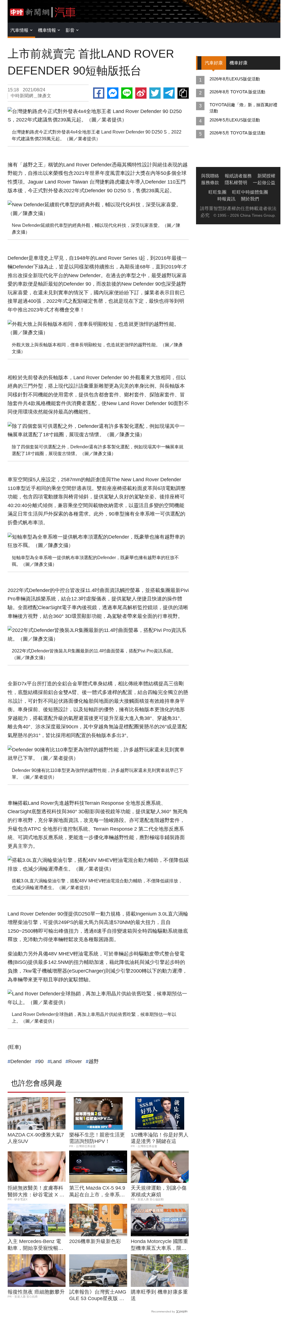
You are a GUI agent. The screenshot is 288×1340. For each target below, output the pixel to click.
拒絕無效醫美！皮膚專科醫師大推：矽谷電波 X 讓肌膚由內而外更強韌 (36, 1191)
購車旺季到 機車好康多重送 (159, 1295)
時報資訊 (226, 198)
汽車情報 (19, 30)
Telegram (169, 93)
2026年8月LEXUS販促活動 (235, 78)
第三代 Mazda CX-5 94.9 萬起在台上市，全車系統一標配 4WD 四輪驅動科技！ (97, 1191)
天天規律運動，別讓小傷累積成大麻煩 (158, 1191)
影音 (70, 30)
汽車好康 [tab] (214, 62)
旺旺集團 (217, 192)
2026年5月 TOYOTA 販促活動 (237, 132)
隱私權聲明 (236, 182)
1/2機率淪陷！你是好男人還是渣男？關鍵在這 (159, 1138)
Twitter (155, 93)
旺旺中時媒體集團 (250, 192)
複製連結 (183, 93)
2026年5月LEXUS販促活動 (235, 119)
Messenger (112, 93)
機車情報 (47, 30)
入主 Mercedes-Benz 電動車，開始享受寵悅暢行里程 (35, 1245)
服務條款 (210, 182)
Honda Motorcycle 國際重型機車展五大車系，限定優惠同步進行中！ (159, 1245)
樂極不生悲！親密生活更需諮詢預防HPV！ (97, 1138)
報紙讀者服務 (238, 175)
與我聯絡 (210, 175)
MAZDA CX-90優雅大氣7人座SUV (36, 1138)
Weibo (141, 93)
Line (126, 93)
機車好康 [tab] (239, 62)
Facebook (98, 93)
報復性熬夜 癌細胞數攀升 (36, 1292)
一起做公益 (264, 182)
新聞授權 (266, 175)
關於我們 (250, 198)
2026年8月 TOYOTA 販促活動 (237, 91)
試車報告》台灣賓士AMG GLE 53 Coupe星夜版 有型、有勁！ (97, 1295)
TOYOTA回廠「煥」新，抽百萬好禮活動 (243, 107)
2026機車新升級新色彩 (95, 1241)
